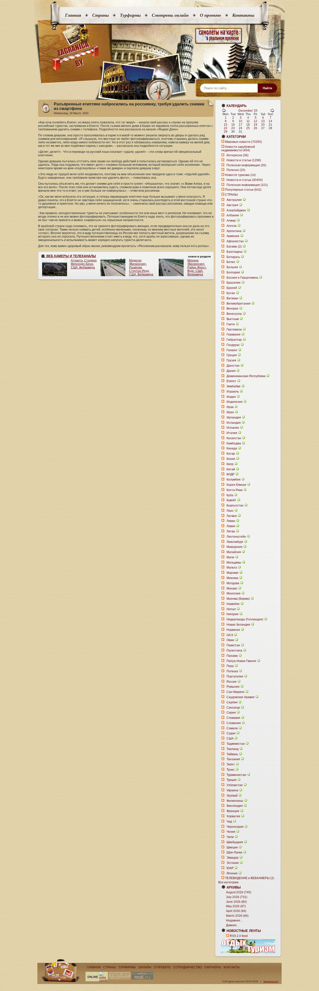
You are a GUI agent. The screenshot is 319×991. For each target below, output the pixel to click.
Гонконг (232, 350)
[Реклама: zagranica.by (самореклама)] (248, 946)
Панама (232, 656)
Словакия (233, 718)
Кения (231, 459)
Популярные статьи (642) (243, 189)
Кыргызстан (235, 505)
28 (270, 128)
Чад (229, 821)
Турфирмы (130, 15)
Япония (232, 873)
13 (263, 121)
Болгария (233, 272)
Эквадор (233, 857)
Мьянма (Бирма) (238, 598)
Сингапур (233, 707)
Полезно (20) (236, 170)
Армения (233, 236)
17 (240, 124)
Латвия (232, 516)
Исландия (234, 422)
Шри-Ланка (234, 852)
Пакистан (233, 645)
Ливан (231, 521)
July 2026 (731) (236, 897)
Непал (231, 609)
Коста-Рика (234, 490)
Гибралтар (234, 339)
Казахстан (234, 438)
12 (255, 121)
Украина (232, 790)
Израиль (233, 391)
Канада (232, 448)
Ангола (232, 226)
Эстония (233, 863)
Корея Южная (236, 485)
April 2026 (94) (236, 911)
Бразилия (233, 282)
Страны (100, 15)
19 (255, 124)
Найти (267, 88)
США (230, 738)
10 (240, 121)
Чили (230, 837)
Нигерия (233, 614)
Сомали (232, 728)
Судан (231, 733)
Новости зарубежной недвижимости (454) (238, 148)
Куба (230, 495)
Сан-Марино (235, 692)
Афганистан (235, 241)
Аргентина (234, 231)
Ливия (231, 526)
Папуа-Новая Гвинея (241, 661)
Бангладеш (234, 251)
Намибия (233, 604)
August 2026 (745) (238, 892)
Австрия (232, 205)
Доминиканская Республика (246, 376)
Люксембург (235, 542)
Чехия (231, 831)
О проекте (210, 15)
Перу (230, 666)
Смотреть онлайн (170, 15)
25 (248, 128)
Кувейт (231, 500)
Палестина (234, 650)
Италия (232, 433)
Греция (232, 355)
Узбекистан (235, 785)
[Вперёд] (272, 111)
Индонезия (234, 402)
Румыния (233, 686)
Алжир (231, 220)
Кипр (230, 464)
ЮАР (230, 868)
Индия (231, 397)
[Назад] (224, 111)
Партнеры (212, 967)
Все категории (228, 882)
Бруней (232, 288)
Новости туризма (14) (240, 175)
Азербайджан (236, 210)
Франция (233, 811)
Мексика (232, 578)
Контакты (243, 15)
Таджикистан (236, 743)
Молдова (233, 583)
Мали (230, 557)
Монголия (233, 593)
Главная (73, 15)
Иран (230, 412)
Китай (231, 469)
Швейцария (235, 842)
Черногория (235, 826)
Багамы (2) (234, 246)
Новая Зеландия (238, 624)
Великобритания (238, 303)
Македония (234, 547)
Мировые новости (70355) (243, 142)
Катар (231, 453)
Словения (234, 723)
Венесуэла (234, 314)
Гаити (231, 324)
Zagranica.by (270, 981)
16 (233, 124)
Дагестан (233, 365)
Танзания (233, 759)
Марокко (233, 573)
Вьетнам (233, 319)
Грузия (231, 360)
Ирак (230, 407)
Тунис (231, 769)
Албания (233, 215)
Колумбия (233, 479)
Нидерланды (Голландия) (245, 619)
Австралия (234, 200)
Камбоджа (234, 443)
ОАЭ (230, 635)
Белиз (231, 262)
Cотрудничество (187, 967)
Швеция (232, 847)
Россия (232, 681)
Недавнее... (234, 920)
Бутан (231, 293)
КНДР (231, 474)
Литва (231, 531)
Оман (230, 640)
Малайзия (234, 552)
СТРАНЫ (231, 194)
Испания (233, 427)
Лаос (230, 510)
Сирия (231, 712)
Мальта (232, 567)
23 (233, 128)
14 (270, 121)
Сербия (232, 702)
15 (225, 124)
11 (248, 121)
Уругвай (232, 795)
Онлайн (144, 967)
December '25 (248, 110)
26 (255, 128)
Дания (231, 371)
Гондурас (233, 345)
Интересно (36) (237, 155)
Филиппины (235, 801)
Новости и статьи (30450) (245, 180)
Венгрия (232, 308)
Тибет (231, 764)
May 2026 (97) (236, 906)
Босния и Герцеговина (242, 277)
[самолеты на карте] (159, 36)
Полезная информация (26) (246, 165)
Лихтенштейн (236, 536)
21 (270, 124)
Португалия (235, 676)
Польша (232, 671)
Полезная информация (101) (247, 185)
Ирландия (234, 417)
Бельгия (232, 267)
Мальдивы (234, 562)
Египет (231, 381)
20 (263, 124)
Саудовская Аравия (240, 697)
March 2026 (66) (237, 915)
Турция (232, 780)
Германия (233, 334)
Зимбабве (233, 386)
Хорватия (233, 816)
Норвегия (233, 630)
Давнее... (232, 925)
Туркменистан (236, 775)
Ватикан (232, 298)
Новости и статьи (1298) (244, 160)
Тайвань (232, 754)
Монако (232, 588)
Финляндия (235, 806)
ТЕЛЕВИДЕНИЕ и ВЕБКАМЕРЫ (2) (249, 878)
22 (225, 128)
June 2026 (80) (236, 902)
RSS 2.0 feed (239, 936)
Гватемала (234, 329)
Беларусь (233, 257)
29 (225, 131)
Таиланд (233, 749)
